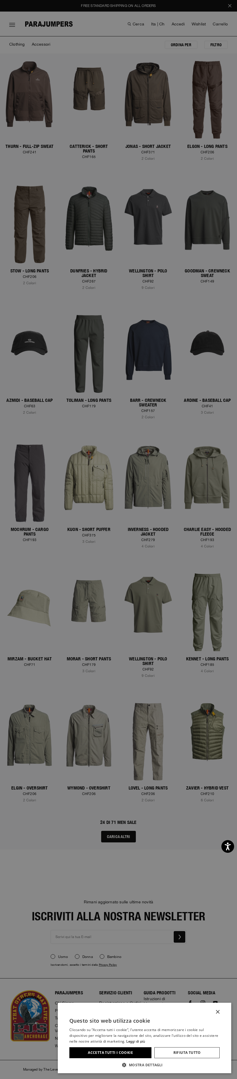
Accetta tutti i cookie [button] (110, 1052)
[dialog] (118, 539)
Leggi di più (135, 1041)
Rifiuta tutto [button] (187, 1052)
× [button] (217, 1012)
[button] (144, 1064)
